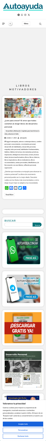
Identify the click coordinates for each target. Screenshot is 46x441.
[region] (23, 420)
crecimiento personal (28, 144)
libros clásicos (34, 157)
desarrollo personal (28, 147)
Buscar (10, 220)
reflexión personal (30, 165)
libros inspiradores (10, 160)
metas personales (22, 162)
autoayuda (23, 138)
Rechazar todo (23, 436)
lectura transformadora (16, 157)
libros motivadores (24, 160)
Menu (26, 24)
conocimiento (15, 144)
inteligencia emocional (20, 155)
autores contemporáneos (27, 141)
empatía (7, 149)
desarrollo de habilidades (13, 147)
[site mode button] (10, 23)
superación (8, 168)
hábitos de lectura (16, 152)
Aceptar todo (23, 424)
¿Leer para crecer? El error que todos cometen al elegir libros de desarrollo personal (21, 123)
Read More (9, 195)
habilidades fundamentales (30, 149)
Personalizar (23, 430)
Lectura (30, 155)
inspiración (8, 155)
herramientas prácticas (30, 152)
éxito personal (15, 149)
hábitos (6, 152)
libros (27, 157)
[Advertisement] (23, 53)
